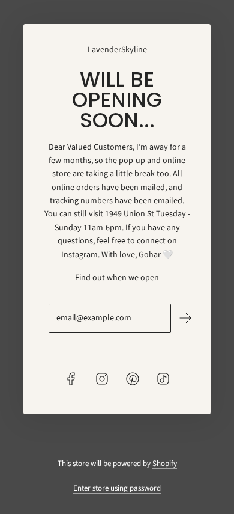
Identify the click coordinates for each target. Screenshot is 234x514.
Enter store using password (117, 488)
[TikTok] (163, 378)
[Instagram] (102, 378)
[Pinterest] (132, 378)
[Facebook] (71, 378)
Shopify (164, 463)
